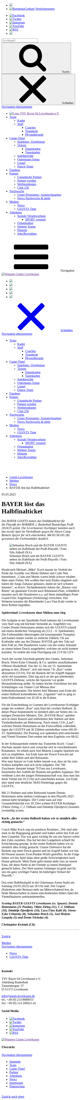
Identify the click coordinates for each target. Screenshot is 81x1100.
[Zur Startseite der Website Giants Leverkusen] (20, 274)
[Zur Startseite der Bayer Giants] (34, 113)
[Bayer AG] (11, 5)
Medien (6, 943)
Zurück (6, 936)
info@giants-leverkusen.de (18, 996)
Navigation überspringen (17, 106)
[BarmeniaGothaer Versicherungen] (32, 8)
